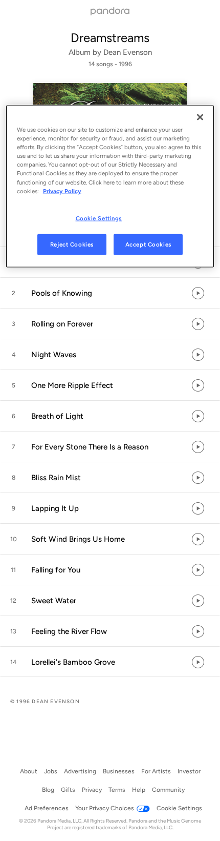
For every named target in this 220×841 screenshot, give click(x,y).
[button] (110, 293)
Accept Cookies (148, 244)
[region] (110, 186)
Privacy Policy (62, 190)
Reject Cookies (72, 244)
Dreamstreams (110, 37)
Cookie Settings (99, 217)
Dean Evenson (127, 52)
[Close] (200, 117)
